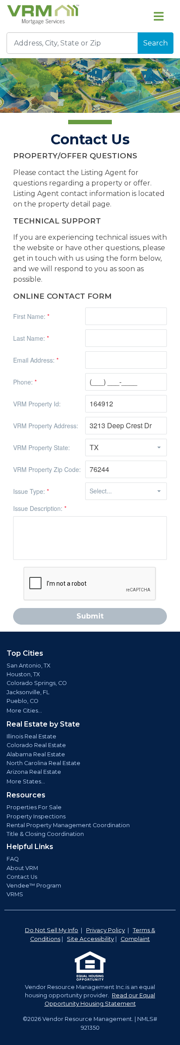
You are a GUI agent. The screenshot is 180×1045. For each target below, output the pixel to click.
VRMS (15, 894)
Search (155, 43)
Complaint (135, 939)
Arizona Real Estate (34, 772)
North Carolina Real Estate (43, 763)
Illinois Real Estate (31, 736)
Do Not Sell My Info (51, 930)
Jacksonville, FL (28, 692)
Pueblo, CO (22, 701)
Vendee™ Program (34, 885)
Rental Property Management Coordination (68, 825)
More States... (26, 781)
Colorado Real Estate (36, 745)
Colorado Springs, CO (37, 683)
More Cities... (24, 710)
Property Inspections (36, 816)
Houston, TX (23, 674)
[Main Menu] (158, 16)
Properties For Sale (34, 807)
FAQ (13, 859)
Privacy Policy (105, 930)
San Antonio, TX (28, 665)
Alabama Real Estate (36, 754)
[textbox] (126, 316)
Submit (90, 616)
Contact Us (22, 877)
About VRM (22, 868)
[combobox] (119, 447)
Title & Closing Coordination (45, 834)
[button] (159, 447)
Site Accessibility (90, 939)
